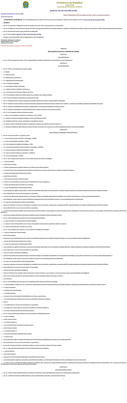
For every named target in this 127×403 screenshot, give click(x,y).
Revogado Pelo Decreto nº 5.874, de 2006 (12, 13)
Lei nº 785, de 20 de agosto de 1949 (94, 19)
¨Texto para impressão (7, 16)
